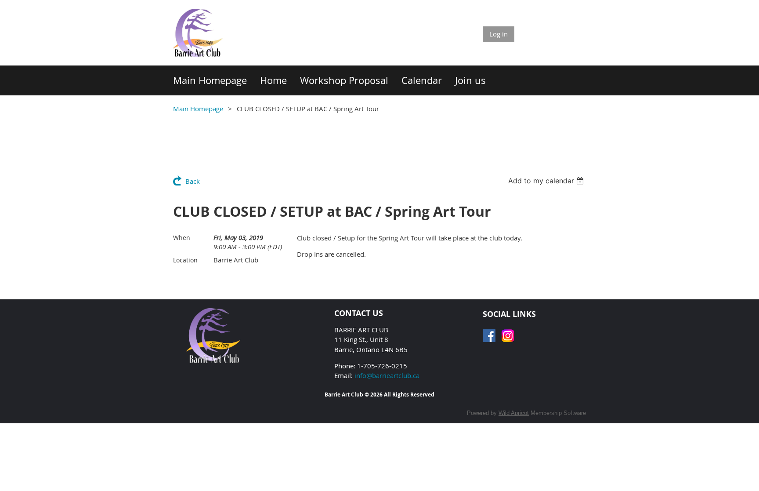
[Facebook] (489, 335)
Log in (498, 33)
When (181, 237)
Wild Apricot (514, 413)
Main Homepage (198, 108)
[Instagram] (508, 335)
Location (185, 260)
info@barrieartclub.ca (386, 375)
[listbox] (547, 180)
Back (192, 181)
